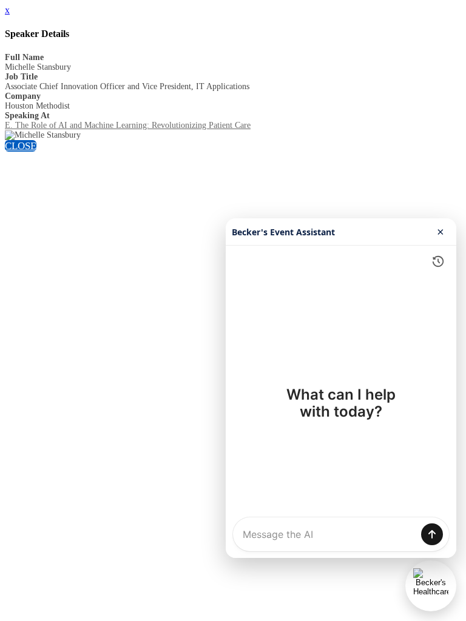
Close (20, 146)
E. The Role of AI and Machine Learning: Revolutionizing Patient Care (128, 125)
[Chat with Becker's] (430, 585)
